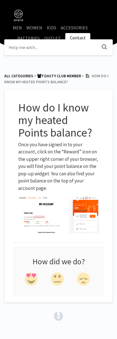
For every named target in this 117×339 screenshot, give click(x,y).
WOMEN (34, 28)
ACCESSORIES (74, 28)
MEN (17, 28)
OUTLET (52, 38)
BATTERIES (28, 38)
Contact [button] (78, 37)
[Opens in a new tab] (58, 315)
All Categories (18, 75)
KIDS (51, 28)
